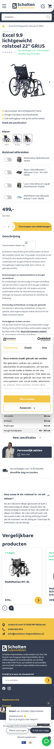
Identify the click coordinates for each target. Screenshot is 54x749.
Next (49, 81)
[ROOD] (27, 138)
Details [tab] (28, 347)
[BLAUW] (17, 138)
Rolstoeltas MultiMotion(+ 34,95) (37, 159)
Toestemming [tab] (10, 347)
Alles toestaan (27, 399)
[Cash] (30, 742)
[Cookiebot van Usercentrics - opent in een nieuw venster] (38, 339)
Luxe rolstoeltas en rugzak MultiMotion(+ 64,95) (37, 185)
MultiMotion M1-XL (17, 582)
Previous (3, 81)
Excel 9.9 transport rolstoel (34, 331)
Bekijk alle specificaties (14, 122)
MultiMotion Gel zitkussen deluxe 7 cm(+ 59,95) (36, 197)
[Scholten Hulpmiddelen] (23, 6)
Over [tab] (44, 347)
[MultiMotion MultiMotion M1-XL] (19, 567)
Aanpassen (25, 408)
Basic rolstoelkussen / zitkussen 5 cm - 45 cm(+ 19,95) (36, 172)
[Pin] (24, 742)
